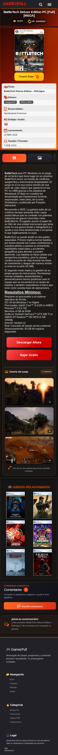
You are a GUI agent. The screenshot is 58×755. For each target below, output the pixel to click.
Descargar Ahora (29, 342)
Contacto (13, 683)
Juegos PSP (15, 718)
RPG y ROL (26, 102)
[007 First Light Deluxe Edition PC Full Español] (42, 505)
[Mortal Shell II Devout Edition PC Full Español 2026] (42, 562)
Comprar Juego (26, 76)
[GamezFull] (15, 4)
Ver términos (9, 749)
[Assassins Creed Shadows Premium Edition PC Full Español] (15, 505)
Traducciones (15, 722)
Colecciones (15, 714)
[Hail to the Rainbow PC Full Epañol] (15, 562)
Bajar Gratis (29, 355)
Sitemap (13, 687)
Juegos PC (10, 102)
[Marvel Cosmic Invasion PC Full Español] (42, 533)
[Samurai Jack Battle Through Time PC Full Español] (15, 533)
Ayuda (12, 691)
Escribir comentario (32, 606)
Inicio (12, 679)
